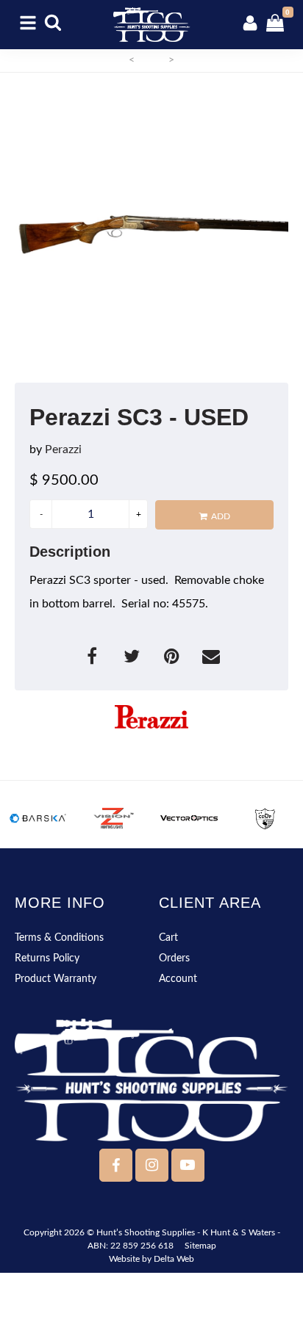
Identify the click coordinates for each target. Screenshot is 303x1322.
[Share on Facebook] (93, 659)
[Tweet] (133, 659)
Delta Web (174, 1258)
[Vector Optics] (189, 818)
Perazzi (63, 449)
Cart (168, 938)
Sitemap (200, 1245)
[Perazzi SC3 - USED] (151, 231)
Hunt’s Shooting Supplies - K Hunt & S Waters (185, 1232)
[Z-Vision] (113, 818)
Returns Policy (47, 958)
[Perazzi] (151, 717)
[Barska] (37, 818)
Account (178, 979)
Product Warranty (55, 979)
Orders (174, 958)
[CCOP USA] (265, 818)
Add (220, 516)
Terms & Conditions (59, 938)
